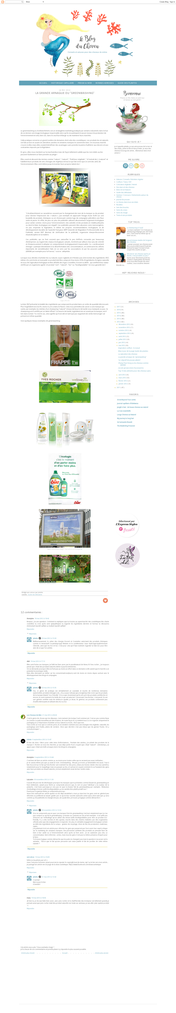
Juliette (35, 638)
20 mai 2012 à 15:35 (49, 688)
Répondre (30, 629)
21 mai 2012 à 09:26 (49, 715)
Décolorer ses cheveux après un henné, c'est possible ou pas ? (138, 255)
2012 (119, 322)
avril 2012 (122, 375)
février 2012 (123, 381)
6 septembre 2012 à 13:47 (41, 739)
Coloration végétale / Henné (126, 184)
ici (81, 549)
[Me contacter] (142, 168)
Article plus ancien (101, 953)
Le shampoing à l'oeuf (135, 228)
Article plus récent (27, 953)
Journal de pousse (123, 199)
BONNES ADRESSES (105, 83)
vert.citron (30, 857)
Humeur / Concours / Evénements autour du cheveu (132, 196)
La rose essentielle (124, 411)
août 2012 (122, 336)
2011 (119, 387)
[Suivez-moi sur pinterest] (125, 168)
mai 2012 (122, 345)
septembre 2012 (125, 333)
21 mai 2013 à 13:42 (49, 877)
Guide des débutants (35, 595)
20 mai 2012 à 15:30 (49, 638)
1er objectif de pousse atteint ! (129, 360)
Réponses (32, 634)
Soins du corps (121, 210)
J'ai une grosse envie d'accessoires (131, 368)
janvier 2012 (123, 384)
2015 (119, 313)
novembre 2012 (125, 327)
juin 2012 (122, 342)
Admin (29, 739)
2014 (119, 316)
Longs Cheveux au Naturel (126, 415)
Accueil (64, 953)
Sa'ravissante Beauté (124, 422)
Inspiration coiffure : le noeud (129, 348)
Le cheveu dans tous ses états (127, 202)
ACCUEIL (43, 83)
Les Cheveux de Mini (34, 715)
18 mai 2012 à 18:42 (42, 618)
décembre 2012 (125, 324)
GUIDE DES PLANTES (127, 83)
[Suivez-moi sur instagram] (131, 168)
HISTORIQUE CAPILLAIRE (62, 83)
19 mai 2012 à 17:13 (37, 661)
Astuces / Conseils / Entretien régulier (129, 179)
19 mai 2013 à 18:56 (38, 898)
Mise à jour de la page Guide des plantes (133, 351)
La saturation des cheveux (127, 354)
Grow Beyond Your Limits (126, 400)
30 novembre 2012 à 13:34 (51, 810)
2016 (119, 310)
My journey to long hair (125, 418)
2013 (119, 319)
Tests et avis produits (124, 215)
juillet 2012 (123, 339)
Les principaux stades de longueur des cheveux (139, 241)
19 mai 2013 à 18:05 (42, 857)
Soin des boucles (122, 207)
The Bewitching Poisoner (126, 426)
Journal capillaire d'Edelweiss (127, 403)
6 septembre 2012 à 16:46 (44, 757)
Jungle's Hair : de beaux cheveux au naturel (132, 407)
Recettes (119, 205)
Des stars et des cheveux (125, 187)
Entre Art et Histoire (123, 190)
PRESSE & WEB (85, 83)
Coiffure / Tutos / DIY (123, 182)
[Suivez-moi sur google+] (137, 168)
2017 (119, 307)
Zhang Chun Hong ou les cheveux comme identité (133, 364)
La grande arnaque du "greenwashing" (132, 357)
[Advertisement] (65, 978)
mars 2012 (123, 378)
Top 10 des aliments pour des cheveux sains (134, 371)
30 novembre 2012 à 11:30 (43, 779)
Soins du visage (122, 213)
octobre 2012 (124, 330)
